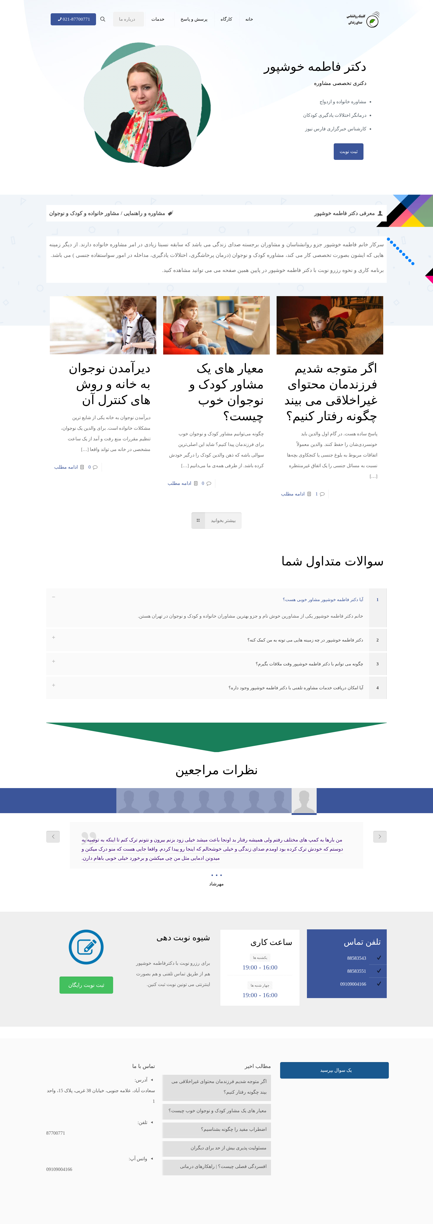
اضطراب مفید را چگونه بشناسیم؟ (233, 1129)
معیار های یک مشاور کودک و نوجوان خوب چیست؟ (217, 1110)
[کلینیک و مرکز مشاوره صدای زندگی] (363, 19)
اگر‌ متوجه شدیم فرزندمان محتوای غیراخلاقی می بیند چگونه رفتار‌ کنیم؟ (218, 1087)
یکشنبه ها (260, 958)
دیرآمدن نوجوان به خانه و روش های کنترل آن (110, 384)
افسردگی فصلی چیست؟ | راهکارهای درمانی (223, 1166)
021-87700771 (76, 19)
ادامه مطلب (293, 493)
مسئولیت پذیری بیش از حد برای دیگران (228, 1147)
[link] (216, 607)
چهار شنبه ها (260, 985)
